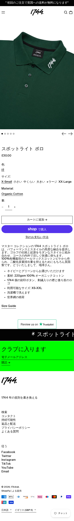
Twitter (6, 456)
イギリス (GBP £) (24, 510)
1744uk (15, 487)
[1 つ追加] (14, 207)
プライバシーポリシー (15, 428)
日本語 (5, 510)
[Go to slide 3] (8, 133)
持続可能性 (8, 420)
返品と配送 (8, 424)
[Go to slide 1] (2, 133)
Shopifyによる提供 (11, 491)
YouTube (7, 467)
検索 (4, 412)
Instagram (8, 460)
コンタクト (8, 416)
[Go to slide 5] (13, 133)
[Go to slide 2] (5, 133)
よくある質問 (10, 431)
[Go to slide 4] (10, 133)
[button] (66, 12)
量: (3, 200)
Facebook (8, 452)
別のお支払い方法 (37, 237)
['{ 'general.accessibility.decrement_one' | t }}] (2, 207)
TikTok (6, 464)
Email (5, 471)
